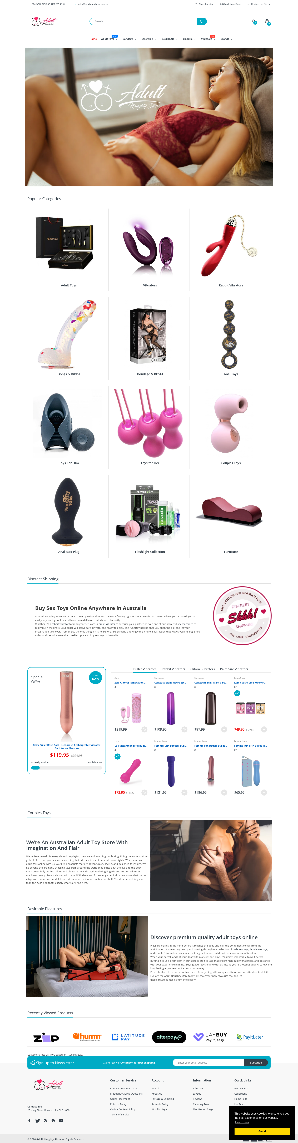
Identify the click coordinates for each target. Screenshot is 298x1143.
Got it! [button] (262, 1131)
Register (255, 4)
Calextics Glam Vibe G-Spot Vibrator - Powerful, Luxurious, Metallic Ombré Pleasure (170, 682)
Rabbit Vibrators (231, 285)
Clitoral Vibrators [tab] (202, 669)
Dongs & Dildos (69, 374)
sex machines (185, 624)
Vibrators (150, 285)
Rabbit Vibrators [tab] (173, 669)
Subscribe (256, 1062)
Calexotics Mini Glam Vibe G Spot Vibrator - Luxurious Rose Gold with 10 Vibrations (210, 682)
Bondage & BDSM (150, 374)
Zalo (117, 677)
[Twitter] (37, 1120)
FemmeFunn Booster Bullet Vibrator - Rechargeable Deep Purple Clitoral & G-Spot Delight (170, 745)
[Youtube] (61, 1120)
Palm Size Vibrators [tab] (234, 669)
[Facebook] (29, 1120)
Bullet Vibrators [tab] (145, 669)
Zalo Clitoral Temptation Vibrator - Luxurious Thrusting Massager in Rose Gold (131, 682)
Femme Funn (160, 741)
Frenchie (119, 741)
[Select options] (224, 729)
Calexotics (159, 677)
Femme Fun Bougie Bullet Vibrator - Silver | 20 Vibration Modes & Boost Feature (210, 745)
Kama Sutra (239, 677)
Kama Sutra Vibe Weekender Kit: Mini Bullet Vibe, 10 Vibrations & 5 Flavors (250, 682)
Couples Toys (231, 463)
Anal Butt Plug (68, 552)
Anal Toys (231, 374)
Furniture (231, 552)
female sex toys (258, 949)
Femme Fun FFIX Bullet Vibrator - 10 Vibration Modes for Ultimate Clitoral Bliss (250, 745)
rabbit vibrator (60, 624)
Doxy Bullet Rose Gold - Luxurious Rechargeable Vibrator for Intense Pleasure (66, 746)
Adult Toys (69, 285)
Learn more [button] (242, 1122)
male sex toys (240, 949)
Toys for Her (150, 463)
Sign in (267, 4)
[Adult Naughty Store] (55, 21)
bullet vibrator (107, 624)
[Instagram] (45, 1120)
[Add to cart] (144, 729)
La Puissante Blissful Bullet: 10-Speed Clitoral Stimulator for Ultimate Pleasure (131, 745)
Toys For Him (69, 463)
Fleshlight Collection (150, 552)
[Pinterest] (53, 1120)
